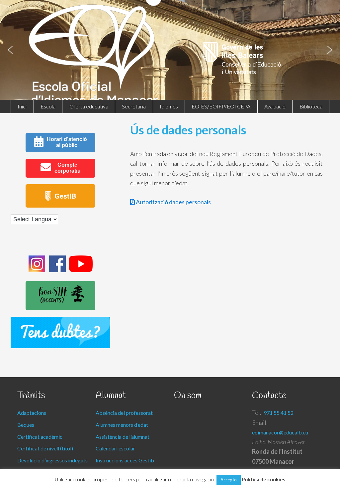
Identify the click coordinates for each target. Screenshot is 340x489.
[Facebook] (57, 270)
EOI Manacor (170, 69)
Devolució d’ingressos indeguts (52, 460)
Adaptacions (31, 412)
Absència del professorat (124, 412)
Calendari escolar (115, 448)
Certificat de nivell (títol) (45, 448)
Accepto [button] (228, 479)
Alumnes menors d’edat (122, 424)
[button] (10, 50)
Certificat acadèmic (39, 436)
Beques (25, 424)
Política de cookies (263, 479)
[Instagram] (37, 270)
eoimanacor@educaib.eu (280, 432)
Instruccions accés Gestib (125, 460)
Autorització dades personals (173, 202)
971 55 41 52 (279, 412)
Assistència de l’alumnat (122, 436)
